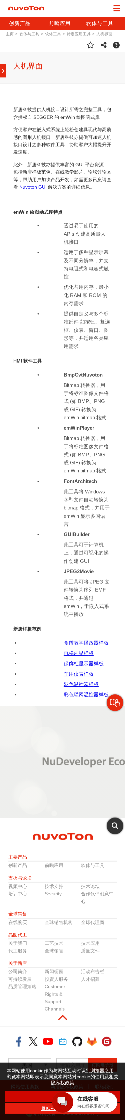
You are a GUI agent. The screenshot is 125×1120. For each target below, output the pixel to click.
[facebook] (19, 1042)
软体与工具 (29, 34)
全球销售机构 (59, 922)
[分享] (104, 45)
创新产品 (17, 865)
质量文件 (90, 950)
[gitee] (107, 1042)
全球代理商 (92, 922)
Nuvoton (28, 187)
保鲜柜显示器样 (81, 663)
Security (53, 893)
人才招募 (90, 979)
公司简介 (17, 971)
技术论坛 (90, 886)
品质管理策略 (22, 986)
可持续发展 (20, 979)
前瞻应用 (54, 865)
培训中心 (17, 893)
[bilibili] (63, 1042)
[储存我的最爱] (91, 45)
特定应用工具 (79, 34)
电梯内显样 (76, 653)
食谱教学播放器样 (84, 643)
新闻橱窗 (54, 971)
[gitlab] (92, 1042)
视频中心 (17, 886)
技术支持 (54, 886)
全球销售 (54, 950)
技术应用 (90, 943)
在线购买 (17, 922)
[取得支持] (116, 45)
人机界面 (104, 34)
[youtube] (48, 1042)
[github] (77, 1042)
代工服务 (17, 950)
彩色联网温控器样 (84, 694)
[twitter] (33, 1042)
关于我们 (17, 943)
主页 (10, 34)
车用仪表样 (76, 674)
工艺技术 (54, 943)
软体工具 (53, 34)
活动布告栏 (92, 971)
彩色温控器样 (79, 684)
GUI (42, 187)
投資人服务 (56, 979)
